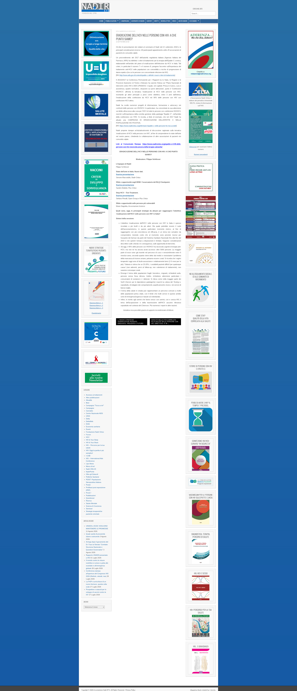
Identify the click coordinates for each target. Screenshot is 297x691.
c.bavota (212, 690)
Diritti (156, 21)
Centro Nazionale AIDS (94, 413)
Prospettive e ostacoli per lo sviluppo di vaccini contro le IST (96, 592)
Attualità (89, 400)
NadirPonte (90, 472)
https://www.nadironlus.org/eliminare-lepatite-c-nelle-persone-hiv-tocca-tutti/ (147, 126)
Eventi (88, 429)
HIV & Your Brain (92, 442)
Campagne (125, 21)
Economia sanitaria (93, 427)
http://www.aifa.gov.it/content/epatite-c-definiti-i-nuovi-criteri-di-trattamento (147, 75)
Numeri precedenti (201, 154)
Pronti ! (88, 493)
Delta (88, 419)
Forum (88, 435)
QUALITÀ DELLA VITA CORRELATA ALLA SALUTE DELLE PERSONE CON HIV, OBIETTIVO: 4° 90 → (164, 321)
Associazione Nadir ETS (101, 690)
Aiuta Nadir (182, 21)
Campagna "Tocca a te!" (95, 405)
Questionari (90, 498)
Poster (88, 485)
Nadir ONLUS (91, 469)
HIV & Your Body (92, 440)
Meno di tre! (90, 466)
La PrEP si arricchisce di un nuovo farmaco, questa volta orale (96, 584)
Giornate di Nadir (137, 21)
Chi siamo (193, 21)
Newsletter (165, 21)
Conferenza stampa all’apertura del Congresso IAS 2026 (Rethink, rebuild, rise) (97, 573)
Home (101, 21)
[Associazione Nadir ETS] (95, 6)
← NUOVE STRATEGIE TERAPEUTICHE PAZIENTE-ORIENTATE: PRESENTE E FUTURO (130, 321)
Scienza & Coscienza (93, 506)
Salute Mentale (91, 503)
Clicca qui (192, 147)
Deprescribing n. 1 (96, 303)
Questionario (96, 313)
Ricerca (89, 501)
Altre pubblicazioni (92, 397)
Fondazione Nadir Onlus (95, 432)
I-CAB (88, 456)
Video (174, 21)
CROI (88, 416)
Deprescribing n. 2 (96, 305)
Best (87, 403)
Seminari (89, 509)
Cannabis (89, 411)
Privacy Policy (130, 690)
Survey (149, 21)
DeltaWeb (89, 421)
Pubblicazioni (111, 21)
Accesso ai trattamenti (94, 395)
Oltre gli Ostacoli (92, 474)
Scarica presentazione (125, 174)
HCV (87, 437)
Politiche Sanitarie (92, 477)
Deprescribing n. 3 (96, 308)
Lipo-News (90, 464)
